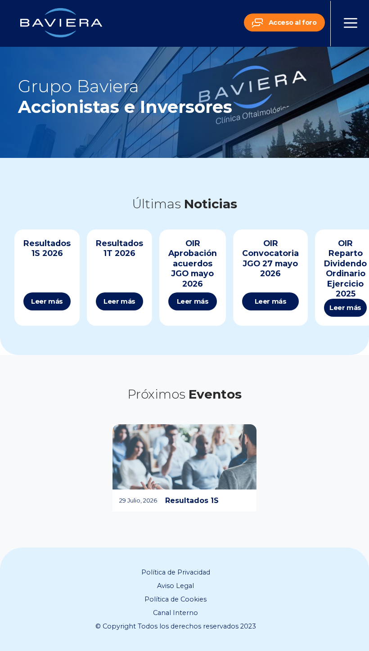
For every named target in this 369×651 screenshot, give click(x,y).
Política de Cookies (175, 599)
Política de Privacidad (175, 572)
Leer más (47, 301)
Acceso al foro (291, 22)
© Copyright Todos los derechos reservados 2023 (175, 626)
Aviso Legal (175, 586)
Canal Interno (175, 613)
